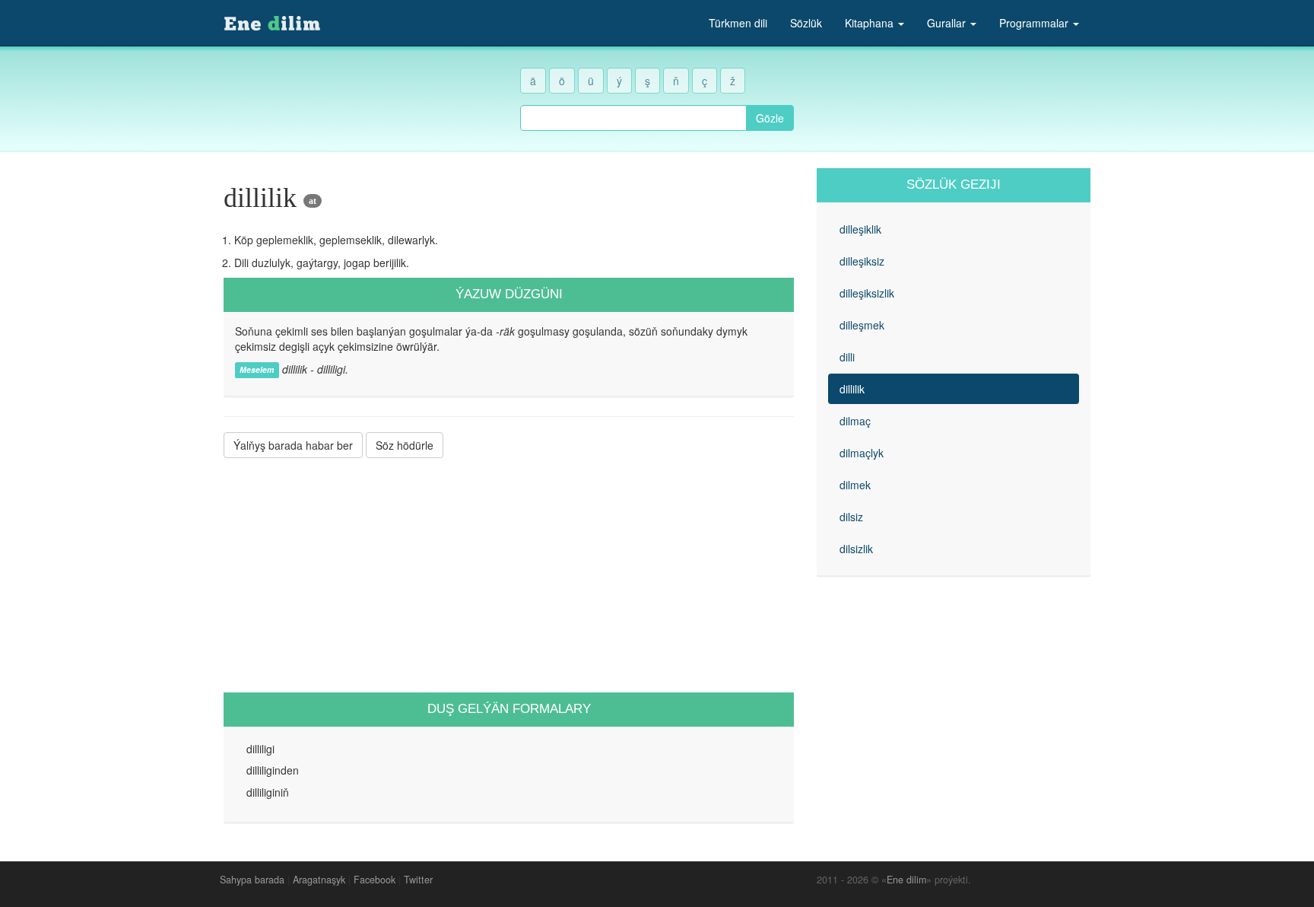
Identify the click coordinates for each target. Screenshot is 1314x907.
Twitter (418, 879)
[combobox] (633, 118)
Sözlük (806, 22)
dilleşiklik (860, 229)
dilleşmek (862, 325)
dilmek (855, 484)
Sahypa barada (252, 879)
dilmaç (855, 420)
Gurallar (948, 22)
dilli (847, 356)
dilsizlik (856, 548)
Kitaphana (871, 22)
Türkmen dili (738, 22)
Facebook (374, 879)
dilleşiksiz (862, 261)
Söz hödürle (404, 445)
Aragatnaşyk (319, 879)
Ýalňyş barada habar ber (293, 445)
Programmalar (1035, 22)
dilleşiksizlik (867, 293)
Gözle (770, 118)
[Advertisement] (509, 575)
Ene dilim (906, 879)
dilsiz (851, 516)
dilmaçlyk (862, 452)
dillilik (852, 388)
